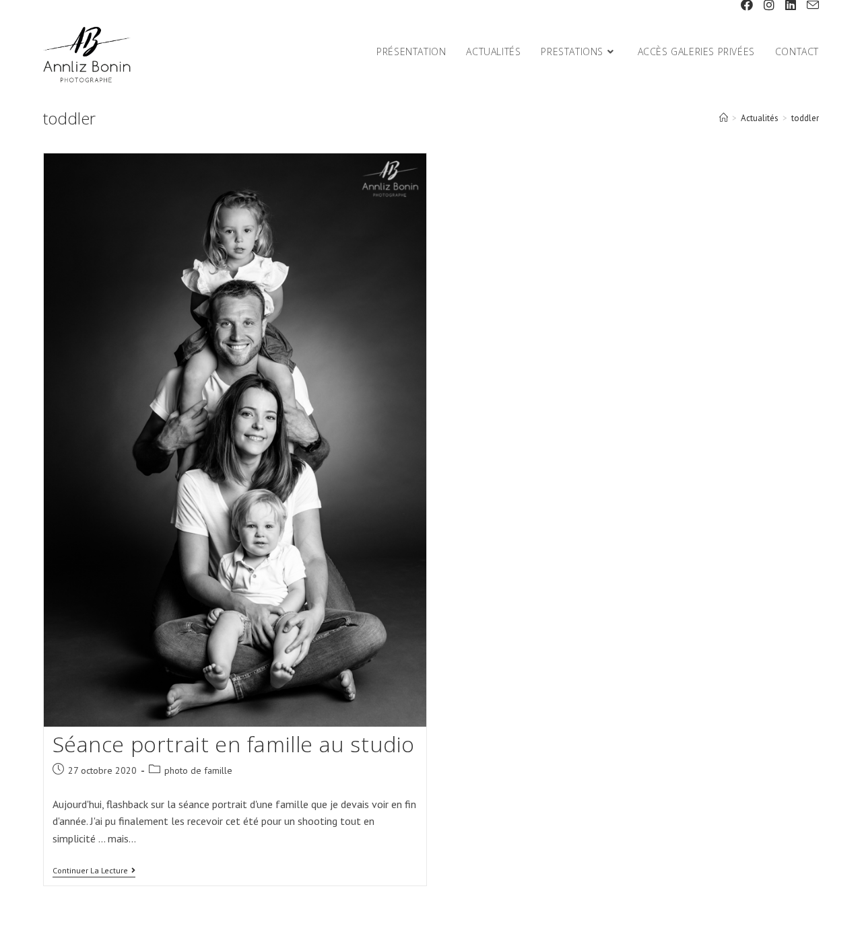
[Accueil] (723, 118)
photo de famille (198, 770)
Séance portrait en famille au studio (234, 743)
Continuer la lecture (94, 871)
